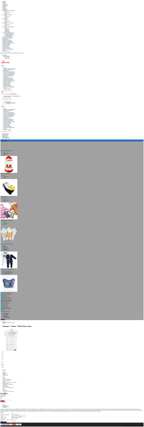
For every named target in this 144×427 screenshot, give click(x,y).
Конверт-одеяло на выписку (8, 22)
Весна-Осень (7, 12)
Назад (4, 1)
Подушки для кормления (7, 37)
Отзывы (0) (5, 407)
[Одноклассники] (2, 393)
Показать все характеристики (8, 391)
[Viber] (5, 393)
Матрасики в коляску (7, 39)
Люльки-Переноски (7, 88)
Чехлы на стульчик (6, 43)
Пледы (5, 87)
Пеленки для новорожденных (8, 42)
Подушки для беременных (8, 36)
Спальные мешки (6, 46)
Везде (5, 67)
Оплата (4, 7)
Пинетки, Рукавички (8, 85)
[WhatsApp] (7, 393)
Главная (4, 321)
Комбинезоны (5, 18)
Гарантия (18, 423)
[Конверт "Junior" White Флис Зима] (11, 350)
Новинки (4, 2)
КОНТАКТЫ (6, 316)
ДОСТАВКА (6, 134)
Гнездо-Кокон (5, 38)
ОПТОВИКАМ (6, 133)
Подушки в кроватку (9, 33)
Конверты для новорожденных (9, 10)
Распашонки (7, 29)
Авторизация (7, 57)
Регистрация (7, 58)
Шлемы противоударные (7, 41)
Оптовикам (5, 5)
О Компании (5, 9)
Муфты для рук (6, 45)
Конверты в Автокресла (7, 14)
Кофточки (7, 30)
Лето (6, 11)
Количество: (2, 396)
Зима (6, 13)
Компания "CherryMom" (5, 423)
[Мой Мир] (3, 393)
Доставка (4, 6)
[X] (4, 393)
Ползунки (7, 28)
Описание (5, 405)
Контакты (4, 8)
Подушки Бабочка (8, 35)
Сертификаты (5, 4)
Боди (6, 27)
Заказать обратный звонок (6, 98)
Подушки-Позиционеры (9, 34)
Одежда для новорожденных (8, 26)
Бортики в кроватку (6, 44)
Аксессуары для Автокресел (9, 86)
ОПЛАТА (5, 135)
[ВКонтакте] (0, 393)
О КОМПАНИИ (7, 138)
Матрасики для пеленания (8, 40)
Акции (4, 3)
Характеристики (6, 406)
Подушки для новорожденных (8, 32)
